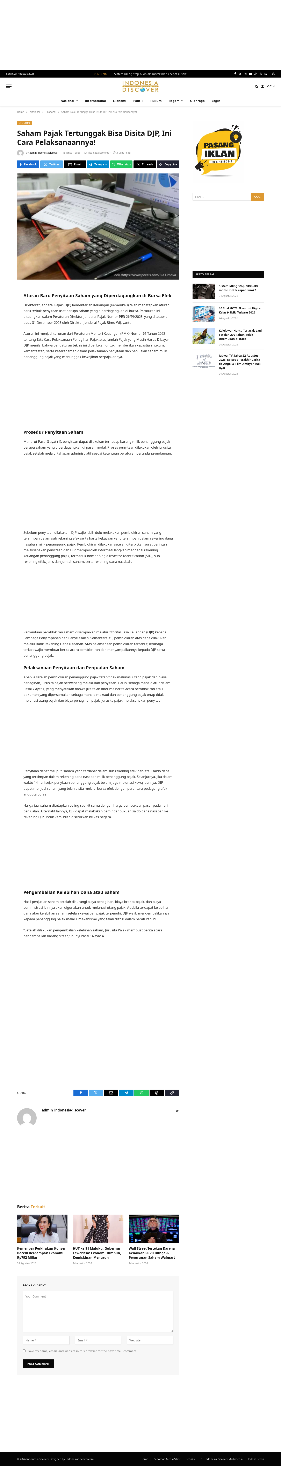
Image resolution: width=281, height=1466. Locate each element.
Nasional (67, 101)
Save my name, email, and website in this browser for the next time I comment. (82, 1351)
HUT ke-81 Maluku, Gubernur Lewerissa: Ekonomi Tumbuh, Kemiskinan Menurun (97, 1253)
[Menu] (9, 86)
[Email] (6, 321)
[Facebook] (6, 300)
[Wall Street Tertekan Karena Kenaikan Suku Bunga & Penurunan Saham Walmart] (154, 1229)
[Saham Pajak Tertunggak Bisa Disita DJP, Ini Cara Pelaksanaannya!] (98, 226)
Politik (138, 101)
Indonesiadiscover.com (80, 1459)
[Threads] (6, 353)
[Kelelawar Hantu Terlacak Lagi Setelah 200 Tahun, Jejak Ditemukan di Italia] (204, 336)
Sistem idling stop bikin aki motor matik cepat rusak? (150, 74)
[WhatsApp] (6, 342)
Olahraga (197, 101)
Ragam (174, 101)
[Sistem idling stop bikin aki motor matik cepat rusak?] (204, 291)
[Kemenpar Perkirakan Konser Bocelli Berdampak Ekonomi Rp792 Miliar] (42, 1229)
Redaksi (190, 1459)
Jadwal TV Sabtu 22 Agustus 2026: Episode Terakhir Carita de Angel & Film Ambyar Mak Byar (240, 362)
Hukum (156, 101)
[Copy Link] (6, 363)
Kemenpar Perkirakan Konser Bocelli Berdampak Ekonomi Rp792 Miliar (41, 1253)
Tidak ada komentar (99, 152)
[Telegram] (6, 332)
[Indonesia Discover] (140, 86)
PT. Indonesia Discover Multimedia (222, 1459)
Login (216, 101)
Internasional (95, 101)
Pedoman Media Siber (166, 1459)
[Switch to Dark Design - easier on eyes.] (273, 73)
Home (144, 1459)
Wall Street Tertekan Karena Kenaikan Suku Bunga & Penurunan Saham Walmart (152, 1253)
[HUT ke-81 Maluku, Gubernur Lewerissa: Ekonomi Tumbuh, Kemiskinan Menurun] (98, 1229)
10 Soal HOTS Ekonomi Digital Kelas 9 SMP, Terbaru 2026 (240, 310)
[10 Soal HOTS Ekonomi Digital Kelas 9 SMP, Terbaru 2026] (204, 314)
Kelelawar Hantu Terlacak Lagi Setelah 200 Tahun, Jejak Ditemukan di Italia (240, 335)
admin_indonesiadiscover (43, 152)
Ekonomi (119, 101)
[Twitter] (6, 310)
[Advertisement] (140, 35)
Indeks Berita (256, 1459)
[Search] (256, 86)
